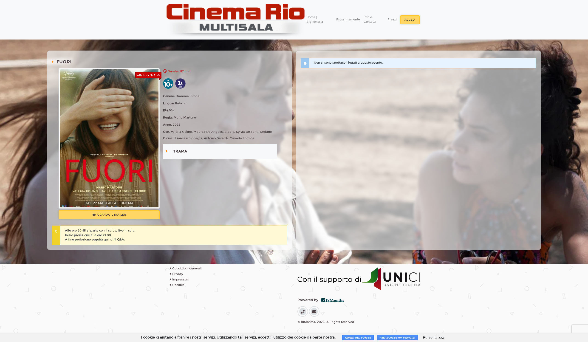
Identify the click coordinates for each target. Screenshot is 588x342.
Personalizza (433, 337)
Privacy (177, 274)
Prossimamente (348, 19)
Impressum (180, 279)
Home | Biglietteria (314, 19)
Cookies (177, 285)
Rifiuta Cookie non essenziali (397, 337)
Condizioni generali (186, 268)
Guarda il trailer (111, 214)
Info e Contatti (370, 19)
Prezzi (392, 19)
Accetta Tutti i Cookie (358, 337)
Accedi (410, 19)
